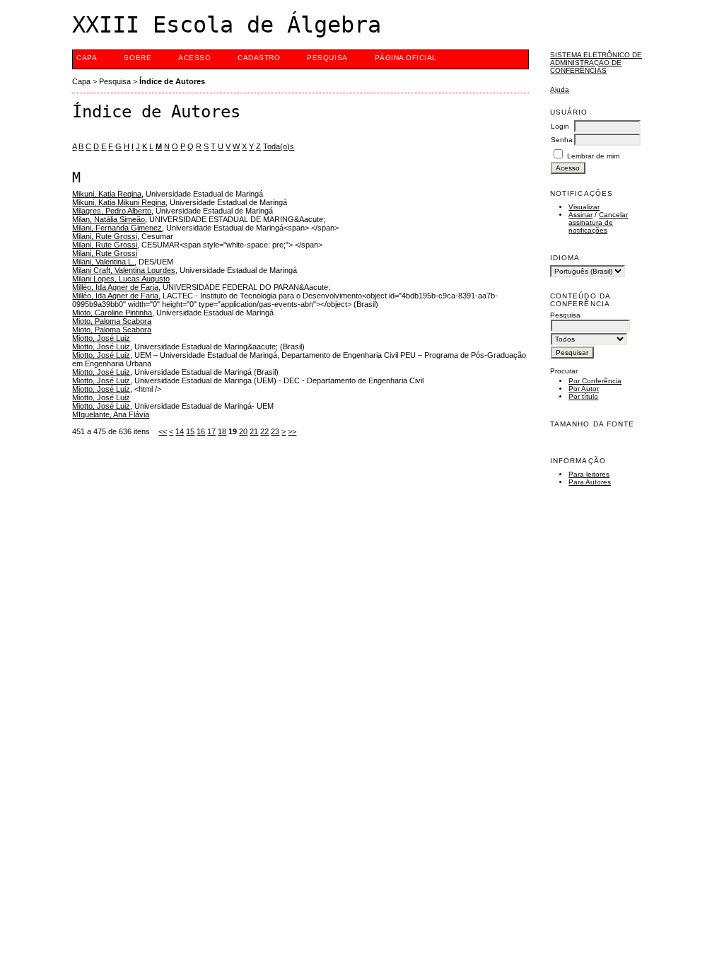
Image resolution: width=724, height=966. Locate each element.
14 (179, 431)
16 (201, 431)
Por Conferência (594, 381)
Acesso (194, 58)
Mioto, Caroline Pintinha (112, 312)
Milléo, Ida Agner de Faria (115, 287)
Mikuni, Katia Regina (106, 194)
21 (254, 431)
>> (292, 431)
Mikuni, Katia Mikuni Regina (118, 202)
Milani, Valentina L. (103, 261)
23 (275, 431)
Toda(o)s (278, 146)
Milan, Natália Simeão (108, 219)
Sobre (137, 58)
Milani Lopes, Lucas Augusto (121, 278)
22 (264, 431)
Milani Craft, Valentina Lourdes (123, 270)
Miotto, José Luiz (101, 338)
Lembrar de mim (593, 156)
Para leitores (588, 474)
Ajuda (559, 89)
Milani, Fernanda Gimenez (117, 227)
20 (243, 431)
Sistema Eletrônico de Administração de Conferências (596, 62)
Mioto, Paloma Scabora (111, 321)
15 (190, 431)
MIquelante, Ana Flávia (110, 414)
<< (162, 431)
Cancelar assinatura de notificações (598, 222)
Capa (86, 58)
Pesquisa (327, 58)
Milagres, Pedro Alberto (111, 210)
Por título (583, 396)
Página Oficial (406, 58)
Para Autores (589, 482)
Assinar (580, 215)
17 (211, 431)
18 (222, 431)
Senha (562, 140)
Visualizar (584, 207)
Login (560, 126)
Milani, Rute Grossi (104, 236)
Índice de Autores (172, 81)
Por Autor (583, 388)
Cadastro (259, 58)
